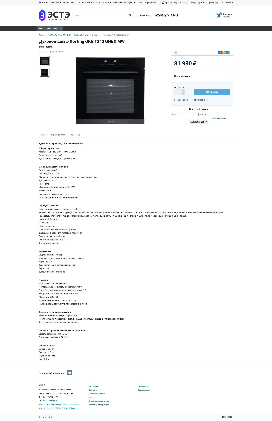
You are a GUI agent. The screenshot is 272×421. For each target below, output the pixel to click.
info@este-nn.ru (144, 15)
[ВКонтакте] (220, 52)
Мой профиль (144, 386)
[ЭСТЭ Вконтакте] (69, 372)
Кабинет (228, 2)
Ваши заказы (144, 390)
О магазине (54, 2)
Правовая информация (146, 2)
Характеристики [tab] (58, 135)
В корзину (212, 91)
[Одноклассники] (224, 52)
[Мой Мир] (228, 52)
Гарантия (92, 397)
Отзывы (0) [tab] (75, 135)
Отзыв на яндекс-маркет (122, 2)
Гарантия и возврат (89, 2)
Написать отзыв (56, 52)
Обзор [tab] (44, 135)
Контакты (105, 2)
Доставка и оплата (70, 2)
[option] (110, 90)
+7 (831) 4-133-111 (167, 15)
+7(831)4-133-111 (54, 397)
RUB (43, 2)
